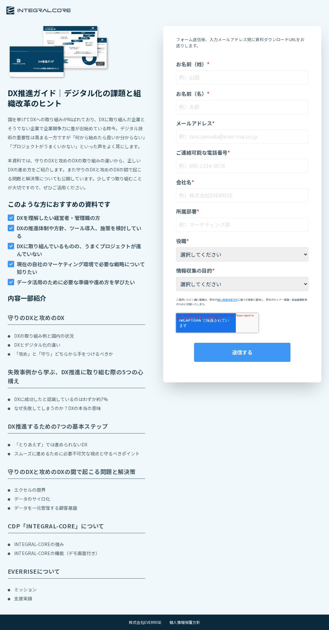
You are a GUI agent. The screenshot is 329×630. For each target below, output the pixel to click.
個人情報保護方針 (227, 299)
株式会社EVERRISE (145, 622)
